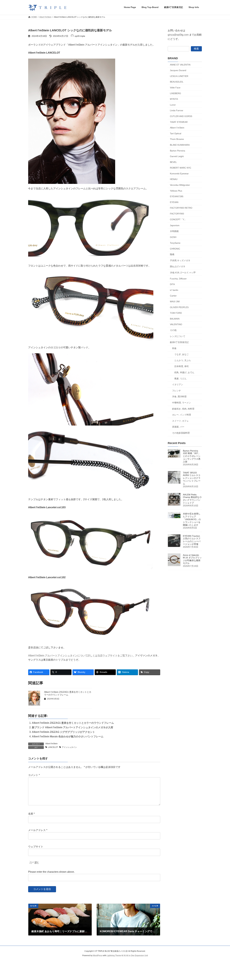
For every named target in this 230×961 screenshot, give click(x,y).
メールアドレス (37, 830)
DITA (172, 284)
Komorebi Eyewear (179, 173)
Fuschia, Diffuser (178, 278)
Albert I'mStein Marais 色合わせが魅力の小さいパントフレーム (67, 736)
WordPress (97, 956)
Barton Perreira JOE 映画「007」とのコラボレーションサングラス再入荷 (191, 456)
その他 (173, 330)
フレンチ (176, 390)
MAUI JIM (175, 301)
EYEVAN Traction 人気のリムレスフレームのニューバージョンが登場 (191, 540)
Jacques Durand (178, 70)
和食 (174, 348)
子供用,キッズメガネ (180, 260)
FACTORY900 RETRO (181, 208)
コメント (34, 775)
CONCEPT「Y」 (178, 219)
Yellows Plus (176, 190)
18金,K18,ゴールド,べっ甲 (183, 272)
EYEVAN (174, 202)
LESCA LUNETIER (179, 76)
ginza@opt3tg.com (178, 34)
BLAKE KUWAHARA (180, 145)
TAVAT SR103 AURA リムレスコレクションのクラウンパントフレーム (191, 478)
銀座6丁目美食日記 (179, 342)
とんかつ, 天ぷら (182, 360)
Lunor (173, 104)
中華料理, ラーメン (181, 402)
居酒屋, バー (178, 427)
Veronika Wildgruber (180, 185)
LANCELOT (53, 747)
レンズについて (177, 336)
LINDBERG (175, 93)
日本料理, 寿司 (181, 366)
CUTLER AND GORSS (181, 116)
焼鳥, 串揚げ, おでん (184, 372)
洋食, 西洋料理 (179, 396)
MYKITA (174, 99)
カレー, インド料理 (181, 414)
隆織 (172, 254)
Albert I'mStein (51, 744)
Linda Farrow (176, 110)
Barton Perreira (177, 150)
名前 (31, 813)
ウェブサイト (35, 846)
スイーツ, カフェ (180, 420)
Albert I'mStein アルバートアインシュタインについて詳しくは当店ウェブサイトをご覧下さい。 (81, 655)
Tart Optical (175, 133)
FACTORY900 (177, 213)
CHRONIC (175, 248)
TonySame (175, 243)
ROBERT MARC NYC (180, 167)
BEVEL (173, 162)
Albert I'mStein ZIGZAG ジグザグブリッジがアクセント (63, 732)
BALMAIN (174, 318)
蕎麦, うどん (180, 378)
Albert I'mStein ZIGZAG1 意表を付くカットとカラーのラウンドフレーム (73, 723)
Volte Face (175, 87)
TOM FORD (176, 313)
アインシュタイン (69, 747)
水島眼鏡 (174, 231)
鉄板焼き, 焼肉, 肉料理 (183, 408)
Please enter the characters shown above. (51, 871)
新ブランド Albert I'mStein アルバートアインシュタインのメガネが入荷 (72, 727)
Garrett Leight (177, 156)
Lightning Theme (114, 956)
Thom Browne (177, 139)
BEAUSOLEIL (176, 82)
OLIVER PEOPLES (179, 307)
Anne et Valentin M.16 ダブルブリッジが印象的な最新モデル (192, 559)
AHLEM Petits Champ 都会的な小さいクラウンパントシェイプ (192, 498)
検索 (196, 48)
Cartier (173, 295)
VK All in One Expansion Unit (135, 956)
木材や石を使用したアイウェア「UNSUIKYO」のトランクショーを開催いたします (192, 519)
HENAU (173, 179)
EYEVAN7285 (176, 196)
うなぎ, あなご (181, 354)
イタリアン (177, 384)
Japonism (174, 225)
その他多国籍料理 (181, 433)
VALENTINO (176, 324)
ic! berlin (174, 290)
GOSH (173, 237)
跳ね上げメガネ (177, 266)
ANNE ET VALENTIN (180, 64)
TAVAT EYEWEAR (179, 122)
